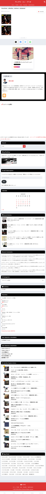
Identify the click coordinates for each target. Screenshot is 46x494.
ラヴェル (19, 472)
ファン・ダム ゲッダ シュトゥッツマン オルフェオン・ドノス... (25, 429)
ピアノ (19, 465)
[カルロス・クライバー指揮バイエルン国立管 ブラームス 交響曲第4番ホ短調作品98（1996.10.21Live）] (6, 438)
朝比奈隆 (31, 474)
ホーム (13, 4)
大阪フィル (25, 474)
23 (29, 203)
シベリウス (5, 461)
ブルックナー (22, 467)
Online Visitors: (5, 348)
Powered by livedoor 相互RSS (8, 331)
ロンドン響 (5, 474)
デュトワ (13, 463)
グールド (38, 459)
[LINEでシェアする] (30, 42)
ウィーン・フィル (6, 459)
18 (18, 203)
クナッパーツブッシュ (22, 459)
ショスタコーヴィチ (28, 461)
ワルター (11, 474)
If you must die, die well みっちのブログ (8, 323)
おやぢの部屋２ (4, 304)
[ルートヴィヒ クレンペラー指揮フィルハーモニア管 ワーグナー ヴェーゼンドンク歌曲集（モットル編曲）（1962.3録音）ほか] (6, 445)
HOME (24, 484)
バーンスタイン (12, 465)
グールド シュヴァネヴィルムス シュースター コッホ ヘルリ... (25, 381)
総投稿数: (4, 357)
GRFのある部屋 (4, 327)
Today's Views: (5, 350)
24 (16, 205)
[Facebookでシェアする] (20, 42)
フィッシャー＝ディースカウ (28, 465)
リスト (26, 472)
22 (27, 203)
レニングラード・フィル (34, 472)
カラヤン (13, 459)
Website (4, 97)
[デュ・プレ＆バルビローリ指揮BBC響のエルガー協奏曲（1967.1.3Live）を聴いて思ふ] (6, 369)
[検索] (24, 146)
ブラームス (14, 467)
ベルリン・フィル (37, 467)
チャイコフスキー (6, 463)
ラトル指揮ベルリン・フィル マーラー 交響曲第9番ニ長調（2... (24, 416)
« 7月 (3, 209)
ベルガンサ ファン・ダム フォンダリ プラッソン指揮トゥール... (25, 409)
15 (27, 201)
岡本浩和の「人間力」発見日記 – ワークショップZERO (11, 312)
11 (18, 201)
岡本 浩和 (31, 256)
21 (25, 203)
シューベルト (12, 461)
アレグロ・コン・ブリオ (23, 2)
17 (16, 203)
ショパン (36, 461)
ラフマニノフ (13, 472)
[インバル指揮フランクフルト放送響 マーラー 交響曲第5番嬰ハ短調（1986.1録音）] (6, 389)
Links (21, 4)
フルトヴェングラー (6, 467)
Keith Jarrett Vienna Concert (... (17, 422)
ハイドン (27, 463)
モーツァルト (5, 472)
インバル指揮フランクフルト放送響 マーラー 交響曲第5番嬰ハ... (24, 388)
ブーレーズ (29, 467)
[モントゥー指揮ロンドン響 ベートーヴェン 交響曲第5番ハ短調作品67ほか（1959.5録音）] (6, 403)
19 (20, 203)
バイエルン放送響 (35, 463)
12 (20, 201)
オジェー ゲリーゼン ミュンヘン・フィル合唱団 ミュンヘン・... (25, 374)
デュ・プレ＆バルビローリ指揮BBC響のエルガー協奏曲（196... (24, 367)
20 (23, 203)
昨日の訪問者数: (5, 355)
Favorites (25, 4)
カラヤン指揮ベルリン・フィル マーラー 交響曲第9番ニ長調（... (24, 395)
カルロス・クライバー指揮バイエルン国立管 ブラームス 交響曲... (25, 436)
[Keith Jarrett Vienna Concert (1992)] (6, 424)
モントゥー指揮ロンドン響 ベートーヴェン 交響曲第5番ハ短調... (24, 402)
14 (25, 201)
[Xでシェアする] (15, 42)
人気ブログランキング (6, 164)
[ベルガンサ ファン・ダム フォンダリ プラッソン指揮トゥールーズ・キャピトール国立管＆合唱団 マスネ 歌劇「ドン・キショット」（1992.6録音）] (6, 410)
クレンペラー (31, 459)
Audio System (31, 4)
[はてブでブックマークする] (25, 42)
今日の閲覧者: (5, 352)
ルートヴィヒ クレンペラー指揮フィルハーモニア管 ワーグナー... (25, 443)
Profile (17, 4)
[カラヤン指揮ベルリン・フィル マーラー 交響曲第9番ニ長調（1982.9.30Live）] (6, 396)
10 (16, 201)
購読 (4, 181)
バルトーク (4, 465)
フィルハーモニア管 (39, 465)
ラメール (3, 308)
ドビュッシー (20, 463)
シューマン (19, 461)
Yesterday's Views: (6, 354)
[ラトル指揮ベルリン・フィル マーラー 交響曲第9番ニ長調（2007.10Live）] (6, 417)
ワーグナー (18, 474)
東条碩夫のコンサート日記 (6, 316)
